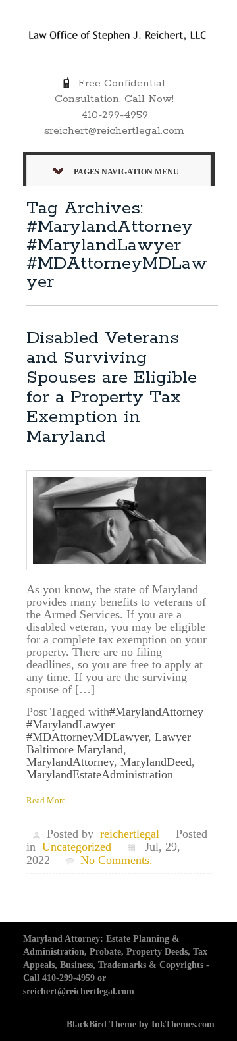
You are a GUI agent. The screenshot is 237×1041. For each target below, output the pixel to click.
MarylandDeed (156, 761)
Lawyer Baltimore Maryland (108, 743)
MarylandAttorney (70, 761)
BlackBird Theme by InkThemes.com (140, 1024)
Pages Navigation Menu (126, 171)
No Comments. (116, 860)
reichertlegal (129, 833)
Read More (46, 800)
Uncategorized (76, 846)
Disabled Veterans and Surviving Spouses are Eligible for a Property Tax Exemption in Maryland (111, 387)
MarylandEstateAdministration (99, 774)
